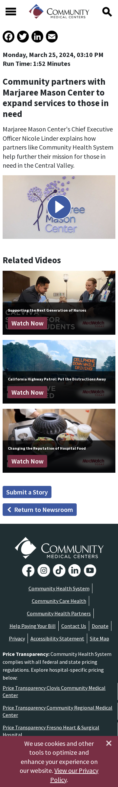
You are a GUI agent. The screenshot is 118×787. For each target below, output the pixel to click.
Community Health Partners (59, 613)
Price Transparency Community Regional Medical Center (57, 711)
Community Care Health (59, 601)
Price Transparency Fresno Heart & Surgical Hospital (51, 731)
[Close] (109, 743)
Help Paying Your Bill (33, 626)
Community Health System (59, 588)
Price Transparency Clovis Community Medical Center (54, 691)
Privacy (17, 638)
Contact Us (73, 626)
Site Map (99, 638)
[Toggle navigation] (11, 11)
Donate (100, 626)
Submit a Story (27, 492)
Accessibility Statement (57, 638)
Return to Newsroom (43, 509)
